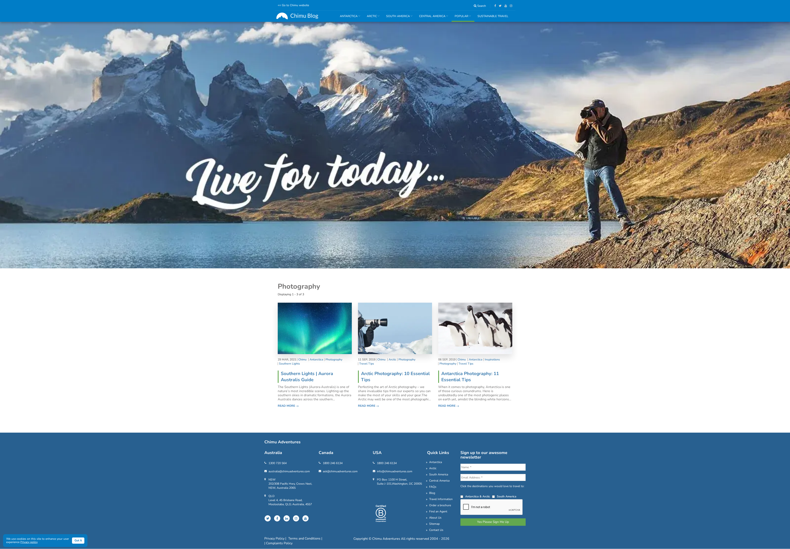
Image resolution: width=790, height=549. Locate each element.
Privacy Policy (274, 538)
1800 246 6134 (333, 463)
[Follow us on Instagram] (510, 6)
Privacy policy (29, 542)
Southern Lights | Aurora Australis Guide (307, 377)
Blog (432, 493)
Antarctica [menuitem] (347, 18)
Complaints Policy (279, 543)
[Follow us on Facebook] (494, 6)
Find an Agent (438, 511)
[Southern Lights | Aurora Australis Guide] (315, 328)
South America (438, 474)
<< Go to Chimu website (293, 5)
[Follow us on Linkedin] (286, 518)
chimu (302, 359)
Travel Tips (366, 363)
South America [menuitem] (396, 18)
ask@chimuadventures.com (340, 471)
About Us (435, 518)
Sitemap (434, 524)
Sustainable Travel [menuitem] (492, 16)
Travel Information (441, 499)
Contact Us (436, 530)
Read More (287, 406)
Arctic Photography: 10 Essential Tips (395, 377)
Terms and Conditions (304, 538)
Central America (439, 481)
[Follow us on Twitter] (499, 6)
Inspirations (492, 359)
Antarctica (316, 359)
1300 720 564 (277, 463)
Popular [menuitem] (460, 18)
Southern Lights (289, 363)
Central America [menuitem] (430, 18)
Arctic (392, 359)
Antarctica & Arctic (477, 496)
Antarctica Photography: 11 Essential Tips (470, 377)
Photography (333, 359)
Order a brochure (440, 505)
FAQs (432, 487)
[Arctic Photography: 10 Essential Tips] (395, 328)
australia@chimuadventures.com (289, 471)
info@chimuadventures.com (394, 471)
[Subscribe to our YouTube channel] (504, 6)
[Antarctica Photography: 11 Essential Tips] (475, 328)
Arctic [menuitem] (370, 18)
